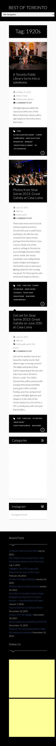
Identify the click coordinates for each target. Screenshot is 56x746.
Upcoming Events (23, 485)
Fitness (20, 457)
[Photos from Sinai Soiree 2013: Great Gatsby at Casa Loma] (42, 304)
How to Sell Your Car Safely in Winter (26, 607)
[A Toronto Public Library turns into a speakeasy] (42, 153)
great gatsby (30, 289)
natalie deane (18, 296)
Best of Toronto (28, 7)
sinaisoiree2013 (19, 299)
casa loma (26, 285)
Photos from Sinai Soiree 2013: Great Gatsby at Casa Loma (28, 194)
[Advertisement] (32, 679)
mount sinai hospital (21, 425)
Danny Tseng (21, 95)
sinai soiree (30, 296)
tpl (35, 145)
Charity (18, 480)
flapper (39, 135)
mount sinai (28, 293)
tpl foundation (19, 149)
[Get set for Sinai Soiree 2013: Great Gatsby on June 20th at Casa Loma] (42, 430)
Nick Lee (19, 211)
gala (24, 344)
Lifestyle (19, 452)
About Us (19, 494)
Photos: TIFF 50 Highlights (21, 614)
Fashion (18, 476)
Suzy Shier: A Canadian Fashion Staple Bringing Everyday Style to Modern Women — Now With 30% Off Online (26, 597)
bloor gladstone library (23, 135)
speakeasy (29, 142)
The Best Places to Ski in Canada (24, 586)
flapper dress (18, 138)
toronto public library (23, 145)
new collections (33, 138)
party (25, 99)
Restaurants (23, 466)
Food (17, 462)
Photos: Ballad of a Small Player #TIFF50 (27, 621)
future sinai (18, 289)
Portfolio (19, 489)
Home (18, 448)
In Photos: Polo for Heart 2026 (23, 551)
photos (30, 99)
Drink (20, 471)
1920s (19, 131)
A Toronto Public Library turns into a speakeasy (26, 78)
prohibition (18, 142)
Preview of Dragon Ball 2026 (22, 579)
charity (19, 99)
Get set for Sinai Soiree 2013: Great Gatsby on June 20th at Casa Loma (27, 321)
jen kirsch (17, 293)
